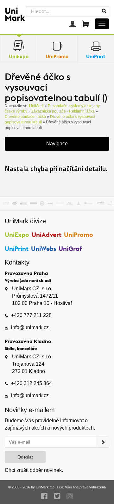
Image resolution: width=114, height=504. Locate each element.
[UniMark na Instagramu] (69, 496)
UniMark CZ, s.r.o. (50, 487)
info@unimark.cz (30, 327)
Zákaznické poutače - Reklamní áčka (63, 111)
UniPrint (16, 248)
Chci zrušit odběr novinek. (34, 470)
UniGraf (70, 248)
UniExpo (17, 234)
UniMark (36, 106)
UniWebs (43, 248)
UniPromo (78, 234)
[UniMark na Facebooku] (44, 496)
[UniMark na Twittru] (57, 496)
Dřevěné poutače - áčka (25, 116)
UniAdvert (46, 234)
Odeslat (25, 456)
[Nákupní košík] (85, 23)
